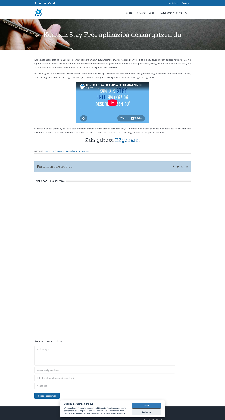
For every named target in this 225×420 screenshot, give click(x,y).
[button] (186, 12)
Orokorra (73, 151)
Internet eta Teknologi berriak (57, 151)
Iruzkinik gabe (84, 151)
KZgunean (127, 140)
